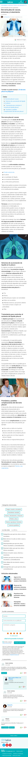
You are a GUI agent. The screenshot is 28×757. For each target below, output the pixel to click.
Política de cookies (16, 755)
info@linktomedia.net (14, 655)
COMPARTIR (21, 3)
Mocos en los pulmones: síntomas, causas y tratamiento (20, 587)
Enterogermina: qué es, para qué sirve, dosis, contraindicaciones (14, 568)
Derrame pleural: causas (12, 99)
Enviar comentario (20, 643)
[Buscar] (26, 2)
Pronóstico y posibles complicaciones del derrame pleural (13, 111)
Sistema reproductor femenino (13, 522)
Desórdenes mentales (13, 513)
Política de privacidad (6, 755)
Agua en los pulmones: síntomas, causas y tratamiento (20, 579)
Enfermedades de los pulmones (9, 8)
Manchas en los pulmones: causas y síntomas (19, 595)
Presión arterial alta (9, 172)
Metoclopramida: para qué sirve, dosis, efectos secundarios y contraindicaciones (13, 545)
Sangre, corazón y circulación (13, 509)
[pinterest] (10, 745)
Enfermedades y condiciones (7, 5)
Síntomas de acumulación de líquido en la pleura (14, 102)
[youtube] (7, 745)
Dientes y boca (14, 519)
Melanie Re (7, 17)
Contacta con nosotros (7, 753)
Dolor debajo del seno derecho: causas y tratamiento (13, 563)
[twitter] (3, 745)
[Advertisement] (14, 486)
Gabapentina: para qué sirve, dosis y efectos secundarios (14, 535)
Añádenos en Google (21, 40)
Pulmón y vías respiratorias (19, 5)
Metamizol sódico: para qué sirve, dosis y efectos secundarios (13, 549)
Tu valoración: (14, 636)
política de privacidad (6, 643)
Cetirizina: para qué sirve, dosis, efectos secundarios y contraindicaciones (13, 559)
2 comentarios (4, 14)
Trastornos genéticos (13, 525)
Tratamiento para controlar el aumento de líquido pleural (13, 106)
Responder (4, 673)
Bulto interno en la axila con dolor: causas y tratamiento (14, 540)
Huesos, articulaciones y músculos (13, 516)
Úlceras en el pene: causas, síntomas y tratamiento (13, 554)
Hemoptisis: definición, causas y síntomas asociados (19, 604)
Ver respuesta (5, 727)
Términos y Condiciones (18, 753)
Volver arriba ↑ (14, 736)
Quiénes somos (19, 751)
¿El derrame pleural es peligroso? (13, 91)
